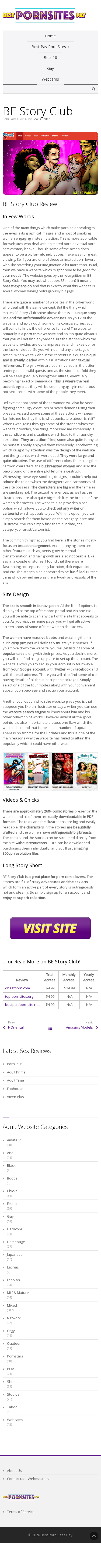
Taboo (12, 1407)
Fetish (12, 1203)
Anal (10, 1152)
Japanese (15, 1254)
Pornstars (15, 1356)
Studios (13, 1394)
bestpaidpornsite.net (22, 1004)
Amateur (14, 1140)
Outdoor (14, 1343)
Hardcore (14, 1229)
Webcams (15, 1419)
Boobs (12, 1178)
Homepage (16, 1241)
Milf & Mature (18, 1292)
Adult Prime (16, 1072)
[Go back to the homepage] (44, 15)
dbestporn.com (17, 988)
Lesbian (13, 1279)
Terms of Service (20, 1511)
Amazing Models (79, 1027)
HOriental (16, 1027)
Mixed (12, 1305)
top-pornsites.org (19, 996)
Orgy (11, 1330)
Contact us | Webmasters (28, 1478)
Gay (10, 1216)
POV (10, 1368)
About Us (14, 1470)
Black (11, 1165)
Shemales (15, 1381)
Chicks (12, 1190)
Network (14, 1318)
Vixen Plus (15, 1096)
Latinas (13, 1267)
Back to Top (94, 1536)
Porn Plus (15, 1063)
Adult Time (15, 1080)
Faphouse (15, 1088)
